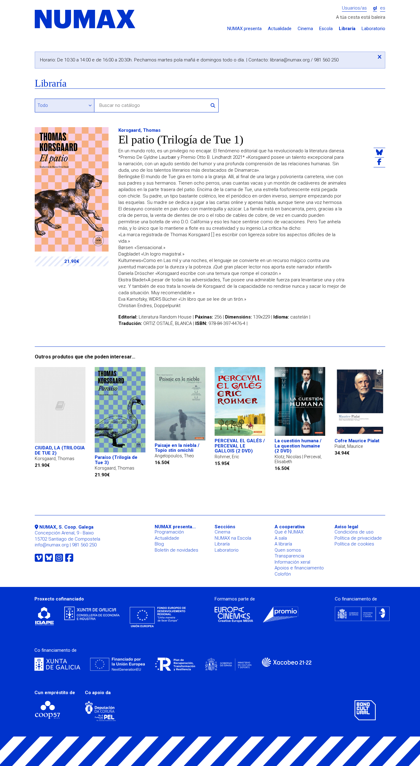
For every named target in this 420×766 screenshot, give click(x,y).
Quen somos (288, 550)
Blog (159, 544)
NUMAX (85, 19)
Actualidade (279, 28)
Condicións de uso (354, 532)
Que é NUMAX (289, 532)
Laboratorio (373, 28)
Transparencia (289, 556)
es (382, 8)
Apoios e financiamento (299, 568)
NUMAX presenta (244, 28)
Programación (169, 532)
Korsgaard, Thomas (139, 130)
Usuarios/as (354, 8)
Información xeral (292, 562)
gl (375, 8)
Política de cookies (354, 544)
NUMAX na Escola (233, 538)
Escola (326, 28)
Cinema (305, 28)
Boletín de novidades (176, 550)
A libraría (283, 544)
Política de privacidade (358, 538)
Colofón (283, 574)
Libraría (347, 28)
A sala (281, 538)
